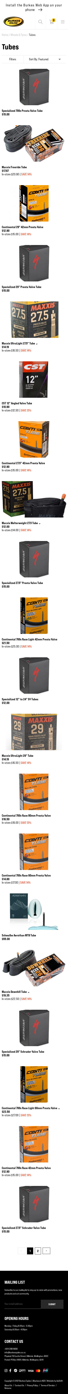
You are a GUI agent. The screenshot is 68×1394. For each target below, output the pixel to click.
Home (6, 35)
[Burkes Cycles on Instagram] (6, 1370)
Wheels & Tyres (19, 35)
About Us (8, 1385)
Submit (52, 1304)
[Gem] (22, 1370)
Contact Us (19, 1385)
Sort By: (33, 59)
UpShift (60, 1380)
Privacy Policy (32, 1385)
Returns (8, 1388)
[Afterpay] (15, 1370)
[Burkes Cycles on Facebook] (10, 1370)
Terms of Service (48, 1385)
